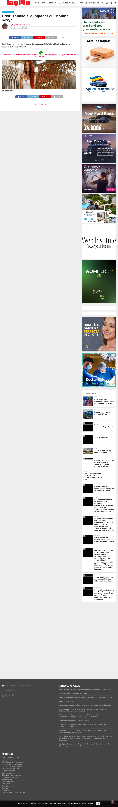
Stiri (44, 3)
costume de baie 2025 (10, 768)
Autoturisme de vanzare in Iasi (14, 792)
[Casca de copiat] (99, 67)
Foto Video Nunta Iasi (89, 3)
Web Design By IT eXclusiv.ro (13, 762)
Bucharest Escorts (9, 771)
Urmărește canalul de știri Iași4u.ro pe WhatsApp (55, 55)
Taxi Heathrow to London (12, 775)
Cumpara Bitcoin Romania (12, 764)
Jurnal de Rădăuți (8, 786)
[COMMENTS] (63, 37)
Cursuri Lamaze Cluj (10, 777)
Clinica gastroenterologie (12, 766)
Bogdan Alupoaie (18, 25)
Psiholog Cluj (7, 779)
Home (36, 3)
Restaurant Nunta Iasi (10, 758)
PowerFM (5, 790)
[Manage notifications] (112, 802)
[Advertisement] (99, 639)
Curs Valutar (7, 760)
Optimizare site (8, 773)
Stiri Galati (6, 784)
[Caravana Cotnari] (39, 88)
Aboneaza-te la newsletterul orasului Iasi (19, 54)
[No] (115, 804)
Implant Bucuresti (9, 781)
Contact (52, 3)
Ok (98, 803)
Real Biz (5, 788)
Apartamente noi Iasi (68, 3)
